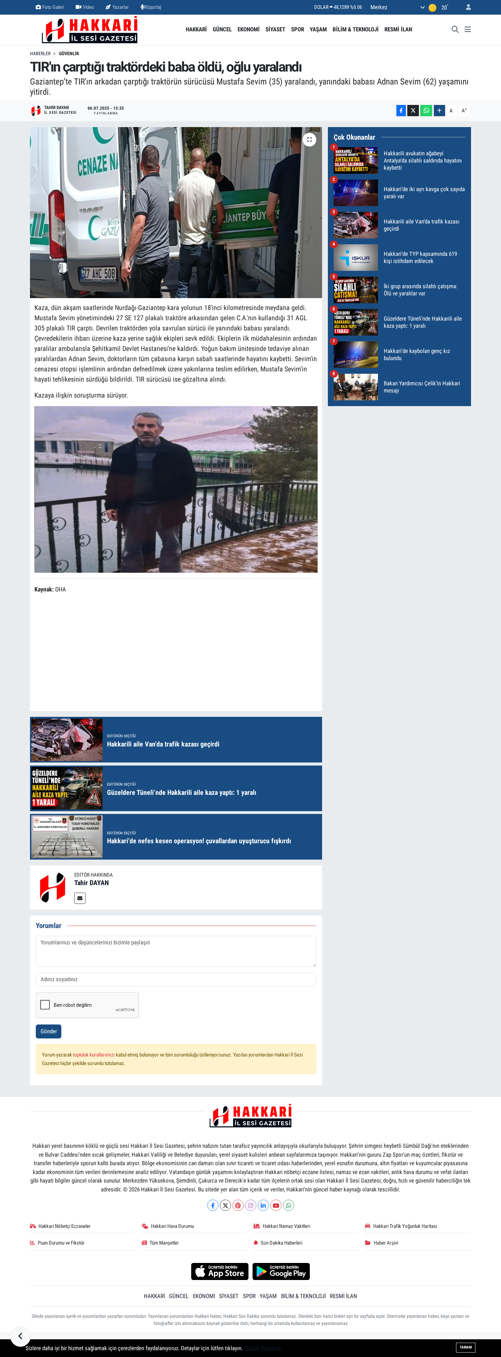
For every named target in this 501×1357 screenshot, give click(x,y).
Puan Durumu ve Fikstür (61, 1243)
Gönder (49, 1031)
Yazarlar (120, 7)
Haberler (40, 53)
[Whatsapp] (288, 1205)
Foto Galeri (53, 7)
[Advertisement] (176, 653)
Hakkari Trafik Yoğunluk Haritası (405, 1226)
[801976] (176, 489)
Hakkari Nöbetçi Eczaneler (65, 1226)
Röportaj (152, 7)
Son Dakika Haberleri (281, 1243)
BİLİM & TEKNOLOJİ (356, 29)
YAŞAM (318, 29)
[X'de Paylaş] (413, 110)
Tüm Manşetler (164, 1243)
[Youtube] (276, 1205)
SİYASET (275, 29)
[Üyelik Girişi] (465, 7)
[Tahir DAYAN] (52, 887)
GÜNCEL (222, 29)
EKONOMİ (249, 29)
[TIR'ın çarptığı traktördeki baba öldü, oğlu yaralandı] (176, 212)
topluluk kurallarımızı (94, 1055)
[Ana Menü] (468, 29)
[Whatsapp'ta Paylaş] (426, 110)
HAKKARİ (196, 29)
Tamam (466, 1347)
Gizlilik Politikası (263, 1348)
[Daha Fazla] (439, 110)
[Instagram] (250, 1205)
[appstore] (219, 1271)
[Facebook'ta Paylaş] (401, 110)
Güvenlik (69, 53)
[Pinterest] (238, 1205)
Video (88, 7)
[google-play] (281, 1271)
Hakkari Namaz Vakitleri (286, 1226)
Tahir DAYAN (91, 883)
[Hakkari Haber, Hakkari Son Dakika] (89, 29)
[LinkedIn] (263, 1205)
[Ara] (455, 29)
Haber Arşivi (386, 1243)
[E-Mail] (80, 898)
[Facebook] (212, 1205)
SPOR (297, 29)
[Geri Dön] (20, 1336)
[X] (225, 1205)
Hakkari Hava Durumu (172, 1226)
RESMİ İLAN (398, 29)
